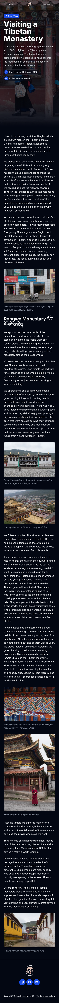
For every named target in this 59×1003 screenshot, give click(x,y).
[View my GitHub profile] (29, 982)
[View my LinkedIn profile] (37, 982)
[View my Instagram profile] (22, 982)
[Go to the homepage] (29, 4)
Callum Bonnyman (21, 996)
